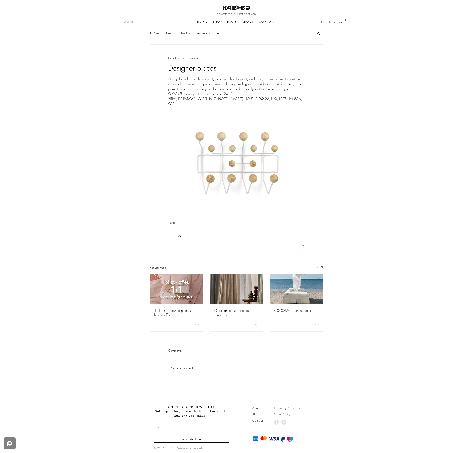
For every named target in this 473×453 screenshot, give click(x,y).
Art (218, 33)
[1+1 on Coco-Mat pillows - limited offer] (176, 289)
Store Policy (282, 414)
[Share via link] (197, 235)
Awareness (203, 33)
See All (319, 267)
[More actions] (302, 58)
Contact (257, 420)
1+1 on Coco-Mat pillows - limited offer (173, 312)
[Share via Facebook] (170, 235)
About (256, 408)
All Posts (154, 33)
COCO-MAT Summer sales (293, 310)
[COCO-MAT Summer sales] (296, 289)
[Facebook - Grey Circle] (276, 422)
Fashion (185, 33)
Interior (170, 33)
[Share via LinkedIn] (188, 235)
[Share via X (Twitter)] (179, 235)
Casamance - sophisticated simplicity (232, 312)
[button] (344, 21)
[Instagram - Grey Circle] (283, 422)
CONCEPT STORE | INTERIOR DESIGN (236, 14)
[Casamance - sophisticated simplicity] (236, 289)
